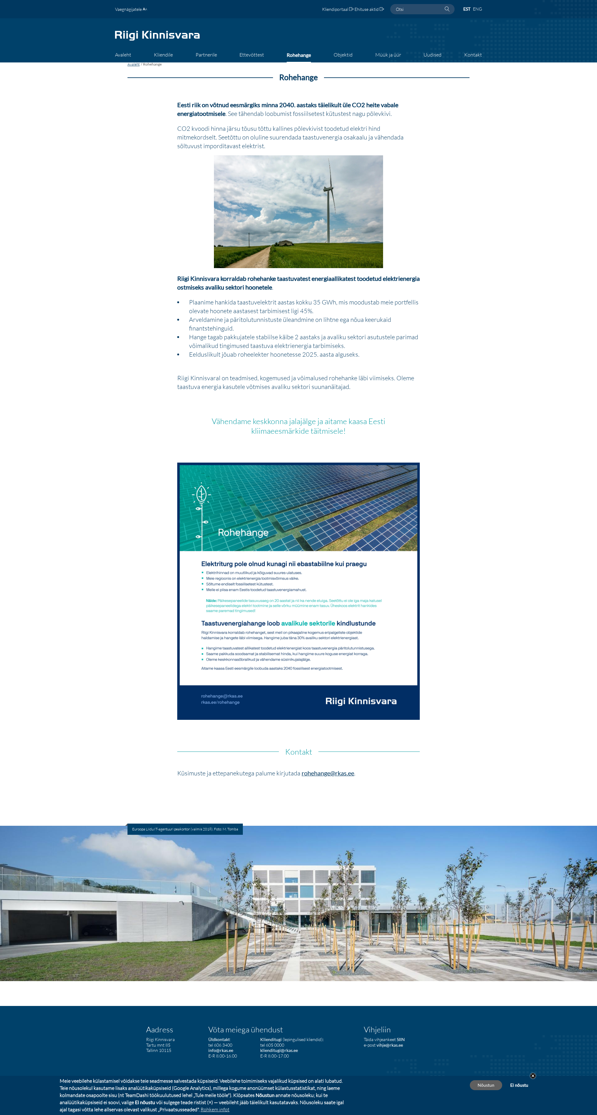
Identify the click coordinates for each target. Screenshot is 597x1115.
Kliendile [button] (163, 55)
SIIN (401, 1039)
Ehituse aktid (367, 9)
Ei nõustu (519, 1085)
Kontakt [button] (473, 55)
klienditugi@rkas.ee (279, 1050)
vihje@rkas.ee (390, 1045)
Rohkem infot (215, 1109)
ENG (477, 8)
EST (466, 8)
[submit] (447, 9)
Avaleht (133, 64)
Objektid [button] (343, 55)
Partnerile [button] (206, 55)
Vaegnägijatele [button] (129, 9)
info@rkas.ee (220, 1050)
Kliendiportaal (335, 9)
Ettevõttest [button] (251, 55)
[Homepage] (157, 40)
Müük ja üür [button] (388, 55)
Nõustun (486, 1085)
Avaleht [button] (123, 55)
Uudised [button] (432, 55)
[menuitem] (123, 56)
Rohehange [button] (299, 55)
